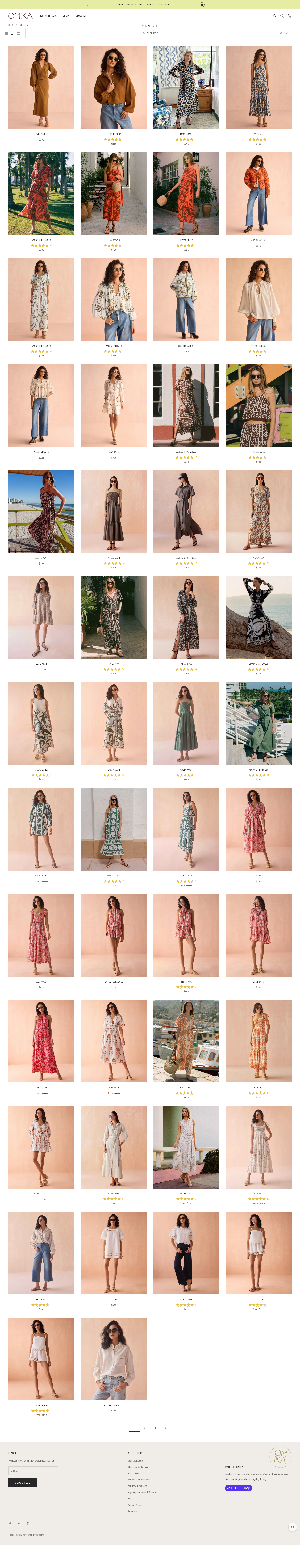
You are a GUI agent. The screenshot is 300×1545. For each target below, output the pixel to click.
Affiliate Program (137, 1485)
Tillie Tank (114, 239)
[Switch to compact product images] (18, 33)
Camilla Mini (41, 1193)
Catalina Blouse (114, 981)
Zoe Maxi (41, 981)
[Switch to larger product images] (6, 33)
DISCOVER (81, 15)
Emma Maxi (186, 134)
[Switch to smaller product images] (12, 33)
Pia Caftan (258, 557)
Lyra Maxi (41, 1087)
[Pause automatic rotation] (202, 4)
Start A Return (136, 1460)
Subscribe (23, 1482)
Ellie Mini (41, 663)
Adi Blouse (186, 1299)
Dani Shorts (41, 1405)
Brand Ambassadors (139, 1479)
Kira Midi (259, 875)
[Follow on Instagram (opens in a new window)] (19, 1523)
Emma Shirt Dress (258, 663)
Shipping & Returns (139, 1466)
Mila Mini (114, 451)
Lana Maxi (258, 1193)
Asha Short (186, 981)
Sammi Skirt (186, 239)
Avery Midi (41, 134)
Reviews (132, 1511)
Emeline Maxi (186, 1193)
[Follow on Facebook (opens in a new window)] (10, 1523)
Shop (11, 24)
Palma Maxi (186, 663)
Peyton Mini (41, 875)
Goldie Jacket (186, 346)
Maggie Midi (41, 769)
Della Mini (114, 1299)
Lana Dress (258, 1087)
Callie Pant (41, 557)
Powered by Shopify (33, 1535)
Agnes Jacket (258, 239)
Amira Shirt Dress (41, 239)
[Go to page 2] (165, 1428)
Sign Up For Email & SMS (142, 1492)
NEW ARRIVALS (48, 15)
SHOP (66, 15)
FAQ (130, 1498)
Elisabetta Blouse (114, 1405)
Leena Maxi (258, 134)
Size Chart (133, 1473)
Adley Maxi (114, 557)
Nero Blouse (114, 134)
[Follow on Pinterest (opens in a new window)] (28, 1523)
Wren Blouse (41, 451)
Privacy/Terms (136, 1504)
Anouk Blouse (114, 346)
